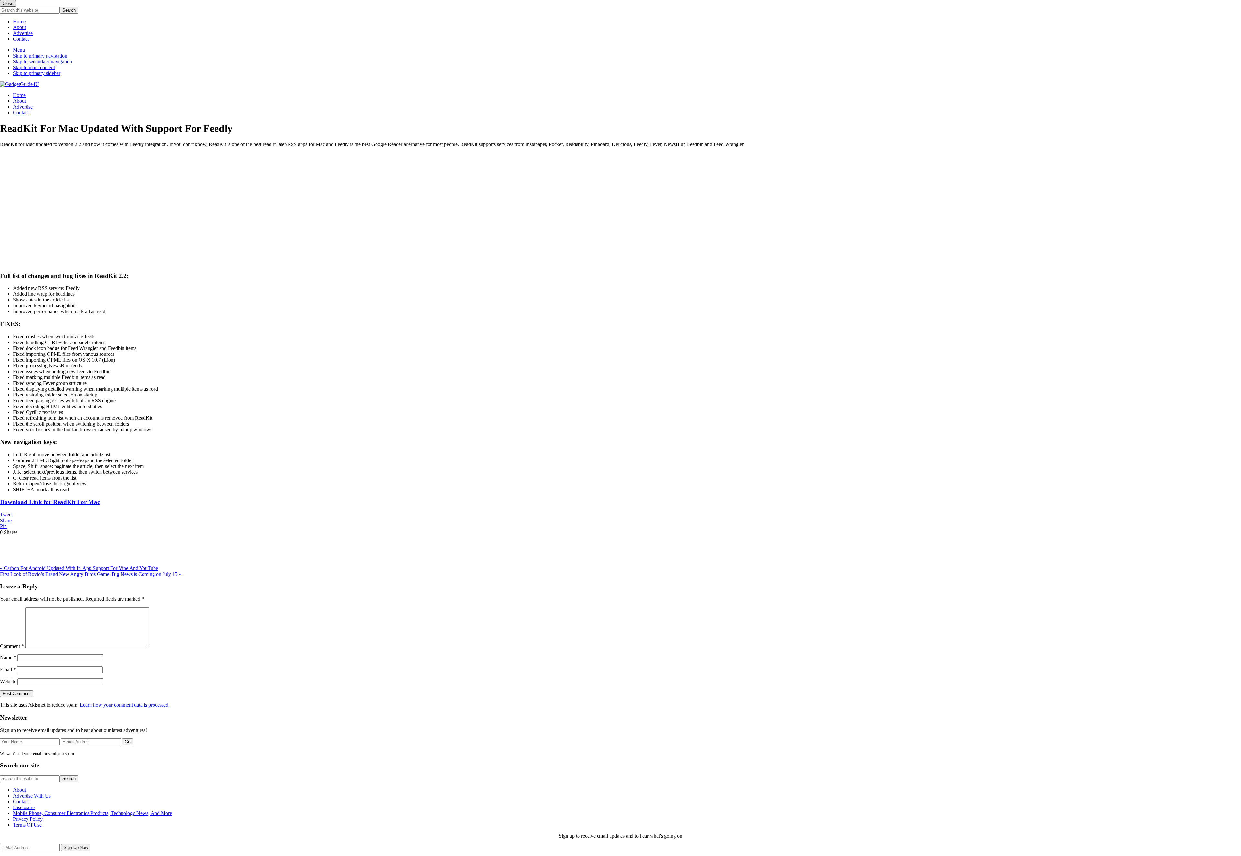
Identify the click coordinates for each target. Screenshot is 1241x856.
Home (19, 21)
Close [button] (8, 3)
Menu (19, 50)
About (19, 27)
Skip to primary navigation (40, 55)
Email (8, 669)
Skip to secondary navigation (42, 61)
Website (8, 681)
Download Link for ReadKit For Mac (50, 502)
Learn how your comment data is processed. (125, 705)
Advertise (23, 33)
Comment (12, 646)
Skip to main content (34, 67)
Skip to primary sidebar (36, 73)
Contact (21, 39)
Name (8, 657)
